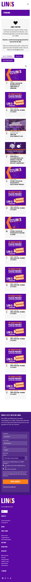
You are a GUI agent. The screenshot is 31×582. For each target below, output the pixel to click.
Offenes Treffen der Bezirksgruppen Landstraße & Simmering (16, 85)
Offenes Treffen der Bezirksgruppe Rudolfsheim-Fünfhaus (17, 182)
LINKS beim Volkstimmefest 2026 (16, 135)
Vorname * (6, 433)
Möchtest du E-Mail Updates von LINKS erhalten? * (13, 462)
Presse (3, 557)
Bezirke (3, 543)
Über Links (4, 531)
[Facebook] (2, 578)
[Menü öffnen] (27, 4)
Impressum (4, 565)
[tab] (7, 56)
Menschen (4, 535)
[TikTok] (10, 578)
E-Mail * (5, 447)
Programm (4, 522)
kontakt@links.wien (7, 506)
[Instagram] (5, 578)
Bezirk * (5, 455)
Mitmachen (4, 555)
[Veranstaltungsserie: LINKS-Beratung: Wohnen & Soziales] (17, 108)
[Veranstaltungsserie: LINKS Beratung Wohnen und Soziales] (17, 206)
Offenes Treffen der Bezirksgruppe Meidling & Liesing (17, 232)
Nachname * (6, 440)
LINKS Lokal (5, 561)
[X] (8, 578)
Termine (3, 571)
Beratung (4, 547)
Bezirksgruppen (6, 539)
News (3, 527)
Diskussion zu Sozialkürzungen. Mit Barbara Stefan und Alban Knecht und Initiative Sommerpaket (17, 160)
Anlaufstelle (5, 559)
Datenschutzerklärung (9, 486)
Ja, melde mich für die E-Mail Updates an (15, 466)
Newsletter (4, 563)
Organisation (5, 537)
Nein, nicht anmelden (10, 469)
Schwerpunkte (5, 520)
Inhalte (3, 516)
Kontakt (4, 551)
